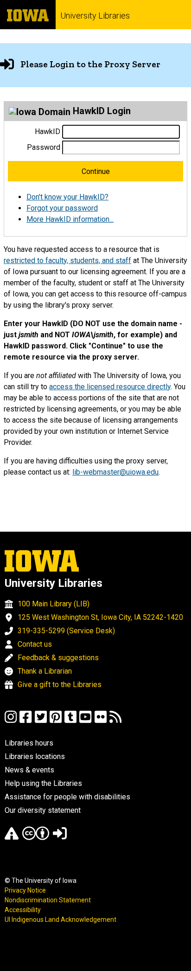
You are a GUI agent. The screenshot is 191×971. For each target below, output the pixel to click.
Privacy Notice (25, 890)
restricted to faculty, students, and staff (67, 260)
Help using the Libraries (43, 783)
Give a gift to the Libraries (60, 684)
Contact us (35, 644)
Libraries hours (29, 743)
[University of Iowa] (28, 14)
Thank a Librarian (45, 671)
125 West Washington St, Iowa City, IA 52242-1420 (100, 617)
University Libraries (95, 15)
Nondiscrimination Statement (48, 900)
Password (43, 147)
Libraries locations (35, 756)
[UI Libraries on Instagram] (11, 721)
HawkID (47, 131)
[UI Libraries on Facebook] (25, 721)
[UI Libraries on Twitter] (41, 721)
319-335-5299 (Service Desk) (66, 630)
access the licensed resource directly (110, 386)
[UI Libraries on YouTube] (85, 721)
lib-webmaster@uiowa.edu (115, 472)
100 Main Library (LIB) (53, 603)
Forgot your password (62, 208)
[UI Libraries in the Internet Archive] (12, 837)
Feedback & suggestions (58, 657)
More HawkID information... (70, 219)
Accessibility (23, 909)
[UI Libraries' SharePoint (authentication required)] (60, 837)
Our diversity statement (43, 810)
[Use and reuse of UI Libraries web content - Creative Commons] (35, 837)
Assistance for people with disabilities (67, 796)
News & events (29, 769)
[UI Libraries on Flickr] (101, 721)
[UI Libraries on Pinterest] (56, 721)
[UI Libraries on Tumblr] (70, 721)
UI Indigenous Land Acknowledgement (60, 919)
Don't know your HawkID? (67, 197)
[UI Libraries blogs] (115, 721)
